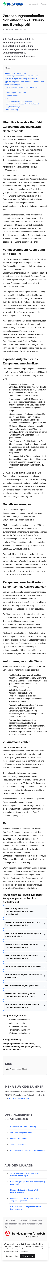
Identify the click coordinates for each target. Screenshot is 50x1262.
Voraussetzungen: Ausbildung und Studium (20, 79)
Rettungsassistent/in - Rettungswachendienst (27, 1150)
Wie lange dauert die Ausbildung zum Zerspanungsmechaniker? (22, 923)
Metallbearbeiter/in (17, 1023)
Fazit (6, 98)
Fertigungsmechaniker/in (19, 1030)
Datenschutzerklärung (20, 1251)
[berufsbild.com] (13, 4)
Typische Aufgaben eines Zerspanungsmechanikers (24, 82)
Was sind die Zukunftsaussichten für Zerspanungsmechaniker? (22, 1005)
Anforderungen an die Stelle (15, 93)
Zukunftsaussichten (11, 96)
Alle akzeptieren (28, 1256)
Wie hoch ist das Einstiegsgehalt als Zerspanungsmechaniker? (21, 945)
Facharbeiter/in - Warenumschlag (23, 1127)
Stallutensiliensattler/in (18, 1144)
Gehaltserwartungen (12, 84)
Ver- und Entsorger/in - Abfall (21, 1133)
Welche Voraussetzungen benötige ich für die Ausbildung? (23, 934)
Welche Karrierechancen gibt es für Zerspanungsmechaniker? (21, 956)
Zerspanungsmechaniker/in (22, 126)
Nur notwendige (12, 1256)
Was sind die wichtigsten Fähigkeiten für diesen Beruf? (23, 975)
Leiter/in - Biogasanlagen (19, 1139)
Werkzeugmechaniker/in (19, 1033)
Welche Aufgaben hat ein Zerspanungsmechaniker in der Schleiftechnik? (19, 911)
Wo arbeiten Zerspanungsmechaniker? (23, 966)
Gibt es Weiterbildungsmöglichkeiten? (22, 985)
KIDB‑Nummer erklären (19, 1099)
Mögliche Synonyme (13, 107)
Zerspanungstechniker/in (19, 1020)
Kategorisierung (12, 110)
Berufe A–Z (33, 4)
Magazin (44, 4)
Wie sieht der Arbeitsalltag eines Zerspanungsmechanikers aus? (20, 995)
